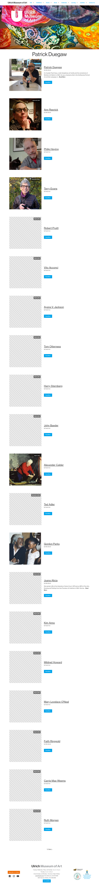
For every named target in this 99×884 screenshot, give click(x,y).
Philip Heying (51, 149)
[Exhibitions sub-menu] (43, 2)
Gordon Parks (52, 543)
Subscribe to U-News (14, 872)
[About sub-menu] (58, 2)
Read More (48, 82)
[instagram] (14, 876)
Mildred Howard (53, 662)
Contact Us (92, 2)
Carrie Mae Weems (55, 780)
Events (47, 2)
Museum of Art (17, 2)
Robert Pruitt (51, 228)
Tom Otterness (52, 346)
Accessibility (47, 881)
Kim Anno (49, 622)
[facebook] (10, 876)
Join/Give (82, 2)
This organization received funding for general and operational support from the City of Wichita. (87, 877)
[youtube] (18, 876)
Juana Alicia (51, 580)
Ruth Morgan (51, 820)
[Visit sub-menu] (33, 2)
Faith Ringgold (52, 741)
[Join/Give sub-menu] (86, 2)
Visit (31, 2)
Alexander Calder (54, 465)
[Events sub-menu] (51, 2)
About (55, 2)
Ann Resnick (51, 109)
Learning (73, 2)
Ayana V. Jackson (54, 307)
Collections (64, 2)
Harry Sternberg (53, 386)
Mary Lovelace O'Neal (56, 701)
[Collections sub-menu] (68, 2)
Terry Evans (50, 188)
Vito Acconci (51, 267)
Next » (50, 849)
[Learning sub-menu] (77, 2)
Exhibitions (39, 2)
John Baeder (51, 425)
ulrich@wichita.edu (39, 875)
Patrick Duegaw (53, 67)
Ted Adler (49, 504)
